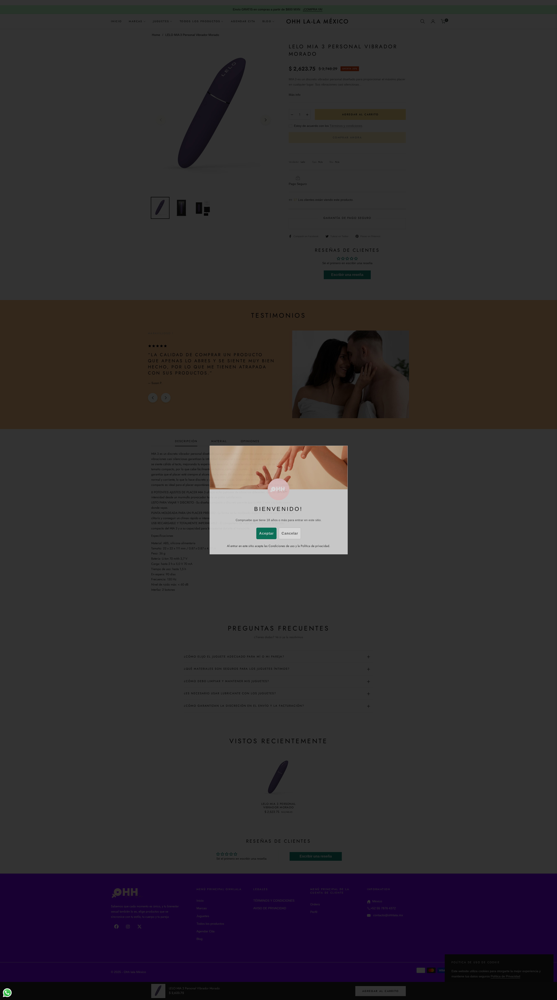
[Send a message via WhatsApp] (7, 993)
